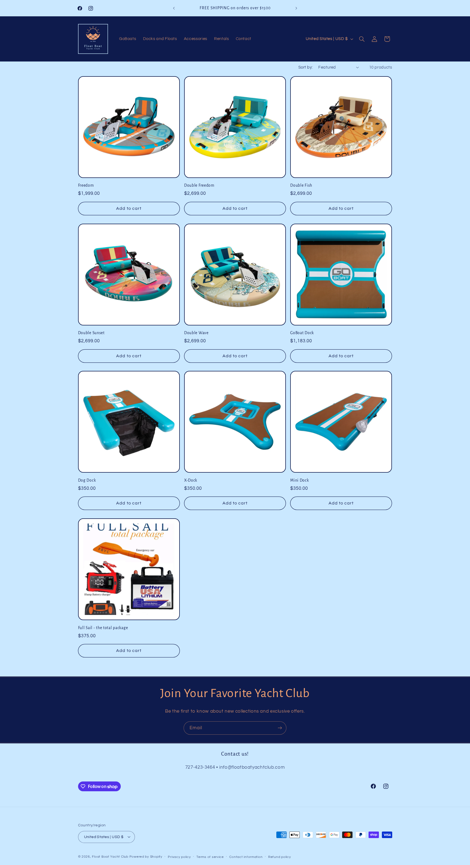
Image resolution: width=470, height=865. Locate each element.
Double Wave (196, 333)
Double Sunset (91, 333)
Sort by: (305, 67)
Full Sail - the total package (103, 628)
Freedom (86, 185)
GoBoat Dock (302, 333)
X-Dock (190, 480)
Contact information (245, 856)
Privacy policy (179, 856)
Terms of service (210, 856)
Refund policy (279, 856)
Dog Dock (87, 480)
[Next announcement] (296, 8)
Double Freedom (199, 185)
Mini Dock (299, 480)
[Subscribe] (280, 728)
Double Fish (301, 185)
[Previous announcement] (174, 8)
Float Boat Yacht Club (110, 856)
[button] (361, 39)
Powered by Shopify (145, 856)
